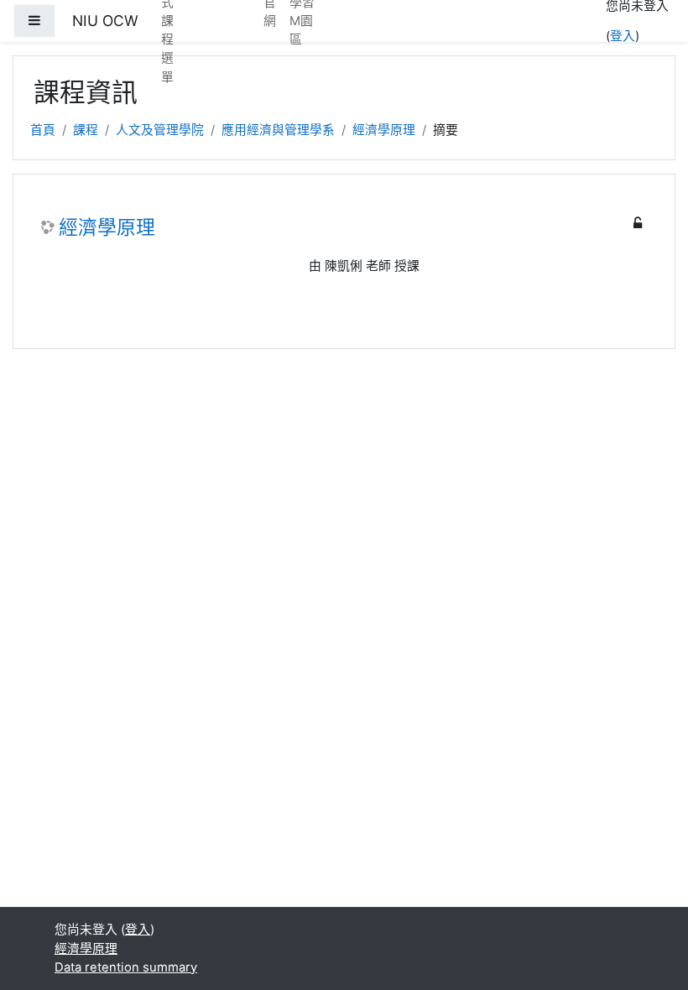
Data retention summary (126, 967)
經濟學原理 (383, 130)
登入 (622, 36)
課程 (85, 130)
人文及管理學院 (160, 130)
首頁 (42, 130)
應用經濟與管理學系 (278, 130)
